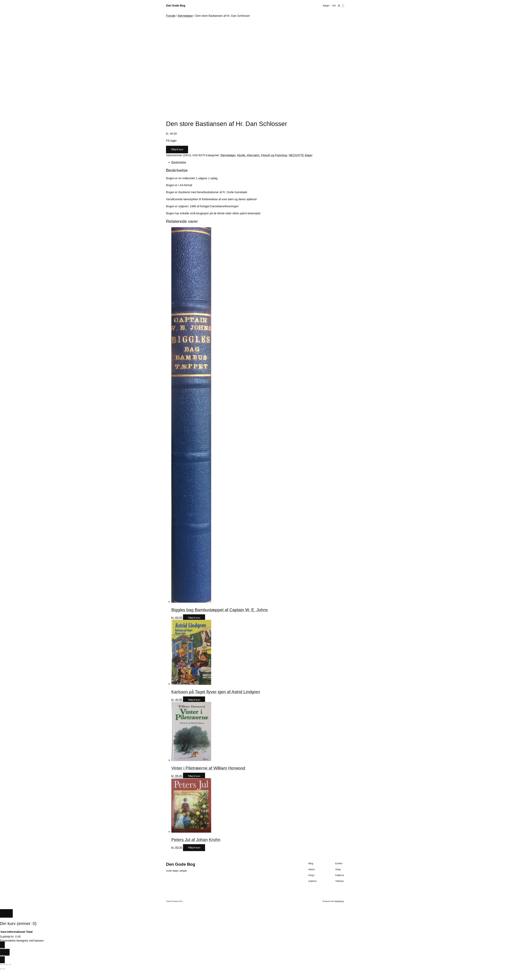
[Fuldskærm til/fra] (4, 964)
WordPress (339, 901)
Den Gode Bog (175, 5)
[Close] (6, 913)
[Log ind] (339, 6)
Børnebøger (185, 15)
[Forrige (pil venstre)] (1, 968)
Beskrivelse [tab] (178, 162)
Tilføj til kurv (177, 149)
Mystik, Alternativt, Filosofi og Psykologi (262, 155)
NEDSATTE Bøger (301, 155)
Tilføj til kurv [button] (194, 617)
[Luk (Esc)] (10, 964)
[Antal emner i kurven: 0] (343, 5)
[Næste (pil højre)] (4, 968)
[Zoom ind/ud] (1, 964)
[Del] (7, 964)
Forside (170, 15)
